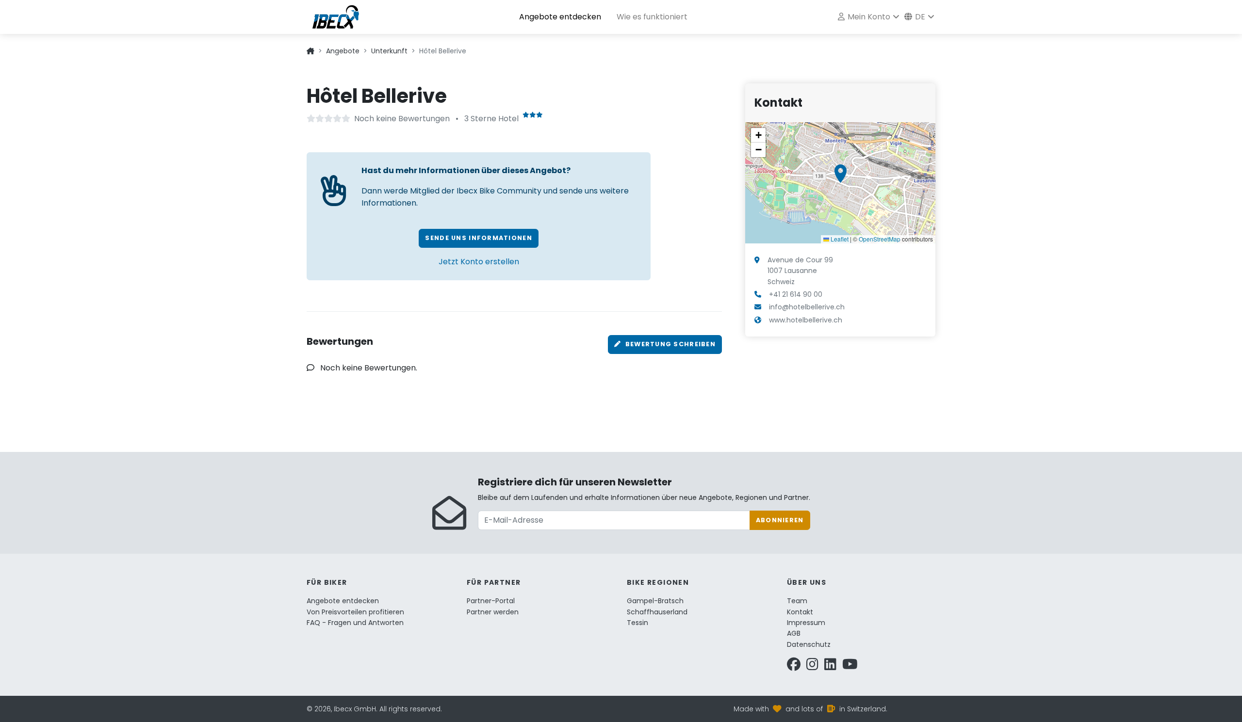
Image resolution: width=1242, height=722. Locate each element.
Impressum (806, 622)
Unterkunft (389, 51)
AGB (794, 633)
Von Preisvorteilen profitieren (355, 612)
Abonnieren (780, 520)
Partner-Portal (491, 601)
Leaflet (839, 239)
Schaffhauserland (657, 612)
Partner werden (493, 612)
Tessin (637, 622)
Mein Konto (868, 16)
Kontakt (800, 612)
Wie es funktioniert (652, 16)
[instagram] (812, 667)
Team (797, 601)
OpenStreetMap (879, 239)
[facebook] (794, 667)
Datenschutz (809, 644)
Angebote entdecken (560, 16)
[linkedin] (830, 667)
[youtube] (850, 667)
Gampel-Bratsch (655, 601)
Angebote (343, 51)
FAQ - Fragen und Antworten (355, 622)
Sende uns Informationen (478, 238)
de (919, 16)
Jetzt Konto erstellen (479, 261)
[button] (840, 173)
